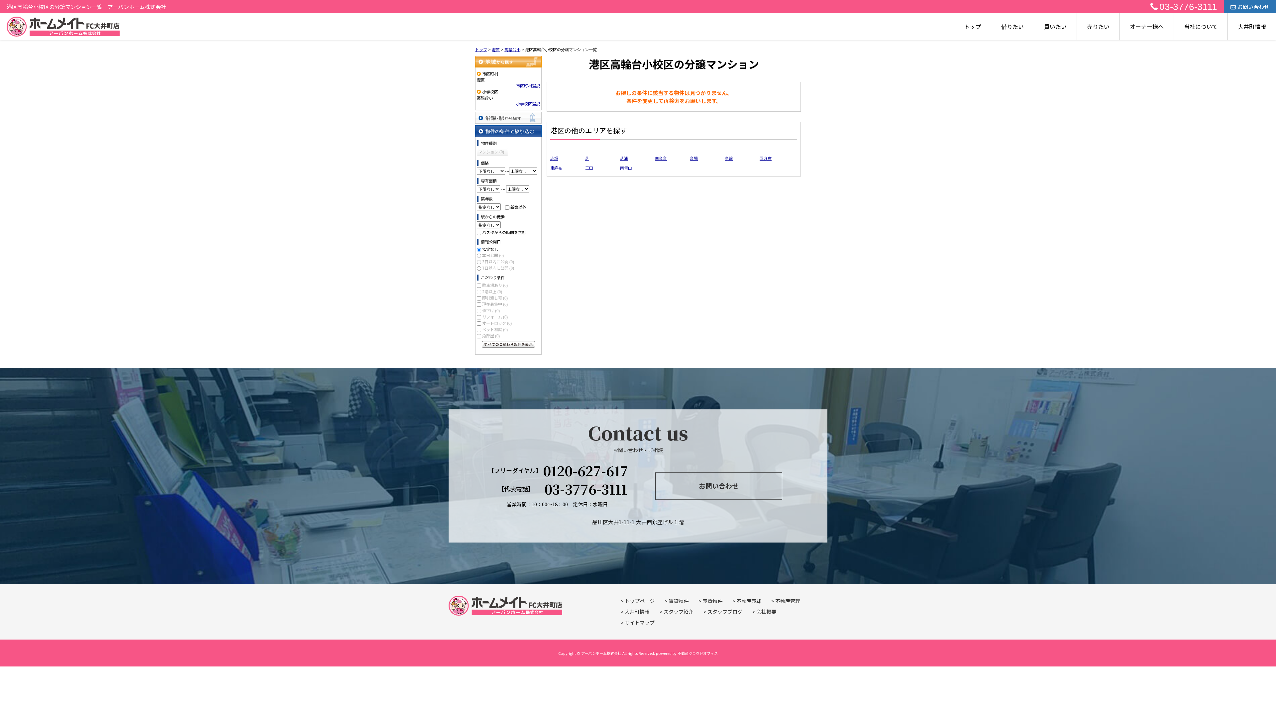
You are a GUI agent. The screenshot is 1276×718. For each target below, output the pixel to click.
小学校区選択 (528, 103)
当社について (1201, 26)
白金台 (661, 158)
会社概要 (766, 611)
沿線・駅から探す (508, 118)
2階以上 (492, 291)
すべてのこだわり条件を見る (508, 344)
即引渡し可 (495, 297)
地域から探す (508, 61)
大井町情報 (1252, 26)
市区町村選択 (528, 85)
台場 (694, 158)
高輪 (729, 158)
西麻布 (766, 158)
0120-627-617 (585, 470)
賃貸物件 (679, 600)
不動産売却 (748, 600)
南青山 (626, 168)
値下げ (491, 310)
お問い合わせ (1253, 7)
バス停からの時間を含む (504, 232)
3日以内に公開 (498, 261)
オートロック (497, 323)
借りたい (1012, 26)
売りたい (1098, 26)
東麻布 (556, 168)
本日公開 (493, 255)
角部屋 (491, 335)
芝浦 (624, 158)
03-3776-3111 (1188, 7)
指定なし (490, 249)
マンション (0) (491, 152)
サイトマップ (640, 622)
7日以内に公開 (498, 268)
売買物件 (712, 600)
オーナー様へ (1147, 26)
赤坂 (554, 158)
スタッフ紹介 (678, 611)
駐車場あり (495, 285)
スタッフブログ (724, 611)
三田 (589, 168)
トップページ (640, 600)
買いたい (1055, 26)
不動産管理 (787, 600)
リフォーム (495, 316)
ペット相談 (495, 329)
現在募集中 (495, 304)
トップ (972, 26)
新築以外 (518, 207)
